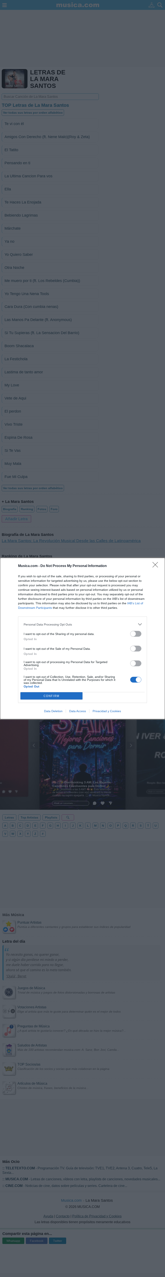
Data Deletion (53, 711)
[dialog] (82, 638)
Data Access (77, 711)
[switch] (135, 634)
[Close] (157, 566)
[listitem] (82, 624)
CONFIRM (52, 696)
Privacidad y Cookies (107, 711)
